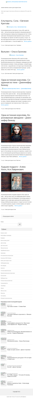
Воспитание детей (5, 240)
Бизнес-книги (4, 232)
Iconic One (9, 396)
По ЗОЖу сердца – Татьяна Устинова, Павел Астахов (18, 375)
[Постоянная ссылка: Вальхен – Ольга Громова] (16, 55)
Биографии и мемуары (6, 235)
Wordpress (23, 396)
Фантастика (3, 290)
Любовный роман (5, 263)
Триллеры (18, 45)
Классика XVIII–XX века (6, 258)
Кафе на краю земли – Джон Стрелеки (18, 349)
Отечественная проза (6, 270)
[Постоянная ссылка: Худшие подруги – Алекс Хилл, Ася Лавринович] (16, 191)
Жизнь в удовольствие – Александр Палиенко (18, 383)
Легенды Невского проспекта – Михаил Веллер (19, 315)
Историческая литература (7, 255)
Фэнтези (18, 108)
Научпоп (3, 268)
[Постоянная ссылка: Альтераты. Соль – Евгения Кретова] (16, 27)
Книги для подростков (10, 45)
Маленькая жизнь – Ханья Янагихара (18, 341)
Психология (3, 275)
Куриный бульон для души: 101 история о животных (19, 358)
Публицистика (4, 278)
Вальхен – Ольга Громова (13, 51)
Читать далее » (28, 41)
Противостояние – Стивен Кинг (16, 306)
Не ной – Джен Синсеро (14, 367)
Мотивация (3, 265)
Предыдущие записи (8, 216)
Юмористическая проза (6, 298)
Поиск (2, 221)
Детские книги (8, 73)
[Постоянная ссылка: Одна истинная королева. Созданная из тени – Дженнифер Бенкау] (16, 88)
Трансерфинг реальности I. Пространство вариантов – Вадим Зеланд (18, 323)
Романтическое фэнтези (6, 280)
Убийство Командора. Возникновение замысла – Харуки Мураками (19, 332)
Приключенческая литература (8, 273)
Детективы (3, 242)
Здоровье (3, 253)
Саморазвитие (4, 283)
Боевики (3, 238)
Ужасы (2, 288)
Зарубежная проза (5, 250)
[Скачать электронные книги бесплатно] (16, 1)
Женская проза (4, 248)
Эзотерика (3, 295)
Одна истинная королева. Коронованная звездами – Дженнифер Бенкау (16, 117)
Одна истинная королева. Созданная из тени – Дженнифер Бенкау (16, 82)
